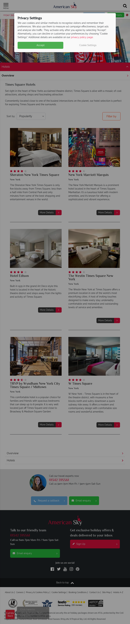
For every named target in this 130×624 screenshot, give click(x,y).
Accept (41, 45)
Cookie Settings (87, 45)
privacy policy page (82, 37)
